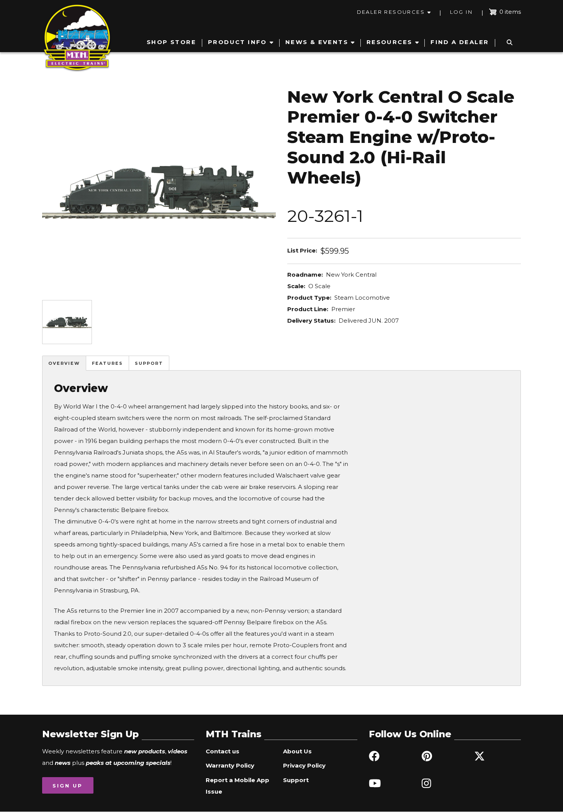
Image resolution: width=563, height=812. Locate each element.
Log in (461, 12)
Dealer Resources (391, 12)
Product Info (237, 42)
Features (107, 363)
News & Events (316, 42)
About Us (297, 751)
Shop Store (171, 42)
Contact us (222, 751)
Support (149, 363)
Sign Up (67, 785)
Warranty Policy (230, 765)
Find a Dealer (459, 42)
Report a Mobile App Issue (237, 785)
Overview (64, 363)
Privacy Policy (304, 765)
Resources (389, 42)
